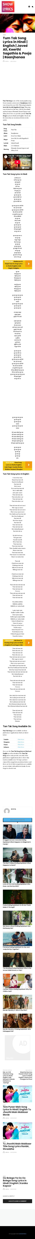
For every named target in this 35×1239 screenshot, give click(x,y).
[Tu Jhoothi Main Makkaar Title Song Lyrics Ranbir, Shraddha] (17, 1130)
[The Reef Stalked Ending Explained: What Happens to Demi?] (17, 855)
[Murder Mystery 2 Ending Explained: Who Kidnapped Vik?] (17, 1021)
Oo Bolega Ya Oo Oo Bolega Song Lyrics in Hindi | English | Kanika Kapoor (15, 1181)
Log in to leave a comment (17, 1201)
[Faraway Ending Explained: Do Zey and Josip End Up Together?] (17, 939)
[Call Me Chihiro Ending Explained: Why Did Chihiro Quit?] (17, 981)
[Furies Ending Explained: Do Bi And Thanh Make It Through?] (17, 897)
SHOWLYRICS (22, 1234)
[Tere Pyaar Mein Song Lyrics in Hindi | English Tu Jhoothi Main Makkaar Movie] (17, 1094)
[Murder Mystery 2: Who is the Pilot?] (17, 1002)
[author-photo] (4, 1118)
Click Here (21, 739)
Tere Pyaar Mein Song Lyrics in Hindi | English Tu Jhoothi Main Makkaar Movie (17, 1110)
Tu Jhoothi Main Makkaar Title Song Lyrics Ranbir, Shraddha (17, 1146)
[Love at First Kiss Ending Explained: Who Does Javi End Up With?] (17, 876)
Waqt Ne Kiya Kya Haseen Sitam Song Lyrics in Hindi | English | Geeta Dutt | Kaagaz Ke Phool (25, 1075)
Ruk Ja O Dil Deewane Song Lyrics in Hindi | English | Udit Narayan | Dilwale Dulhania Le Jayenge (9, 1077)
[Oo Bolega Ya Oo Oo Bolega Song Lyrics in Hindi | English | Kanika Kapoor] (17, 1165)
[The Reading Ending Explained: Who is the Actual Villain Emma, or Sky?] (17, 960)
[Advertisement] (17, 82)
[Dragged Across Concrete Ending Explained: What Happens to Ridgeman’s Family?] (17, 831)
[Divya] (4, 61)
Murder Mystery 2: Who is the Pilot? (15, 1010)
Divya (7, 61)
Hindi (4, 34)
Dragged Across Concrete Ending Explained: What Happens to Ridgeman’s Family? (17, 842)
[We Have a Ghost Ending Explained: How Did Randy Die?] (17, 918)
